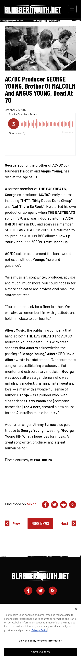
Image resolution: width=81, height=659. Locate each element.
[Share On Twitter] (54, 504)
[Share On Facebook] (45, 504)
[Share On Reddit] (63, 504)
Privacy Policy (39, 630)
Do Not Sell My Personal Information (40, 640)
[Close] (76, 609)
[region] (40, 631)
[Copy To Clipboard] (72, 504)
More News (40, 523)
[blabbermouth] (32, 13)
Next (64, 523)
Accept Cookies (40, 651)
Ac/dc (31, 504)
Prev (16, 523)
